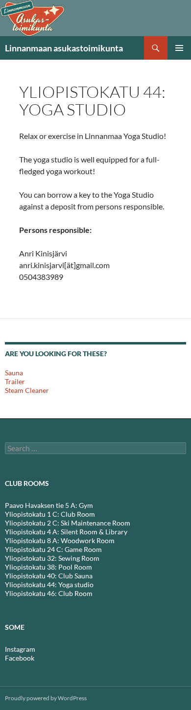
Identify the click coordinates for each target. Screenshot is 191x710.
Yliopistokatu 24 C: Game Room (53, 549)
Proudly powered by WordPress (46, 698)
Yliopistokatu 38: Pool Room (48, 567)
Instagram (20, 649)
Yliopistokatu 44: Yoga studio (49, 584)
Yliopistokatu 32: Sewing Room (52, 558)
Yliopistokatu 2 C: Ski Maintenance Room (67, 523)
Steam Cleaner (27, 390)
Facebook (19, 658)
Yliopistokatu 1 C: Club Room (50, 514)
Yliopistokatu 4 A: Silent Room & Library (66, 531)
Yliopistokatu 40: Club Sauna (49, 576)
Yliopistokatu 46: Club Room (49, 593)
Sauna (14, 372)
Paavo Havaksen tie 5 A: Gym (49, 505)
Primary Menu (179, 48)
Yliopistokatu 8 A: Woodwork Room (60, 540)
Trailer (15, 381)
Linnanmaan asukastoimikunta (64, 48)
